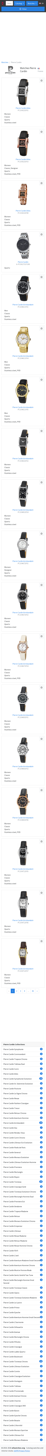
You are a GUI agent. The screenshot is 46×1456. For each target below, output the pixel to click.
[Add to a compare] (41, 80)
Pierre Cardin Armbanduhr (23, 305)
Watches (31, 3)
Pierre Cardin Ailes (23, 109)
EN (42, 3)
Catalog (18, 3)
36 (33, 991)
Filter (24, 9)
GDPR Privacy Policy (22, 1451)
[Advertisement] (23, 37)
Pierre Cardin (23, 263)
